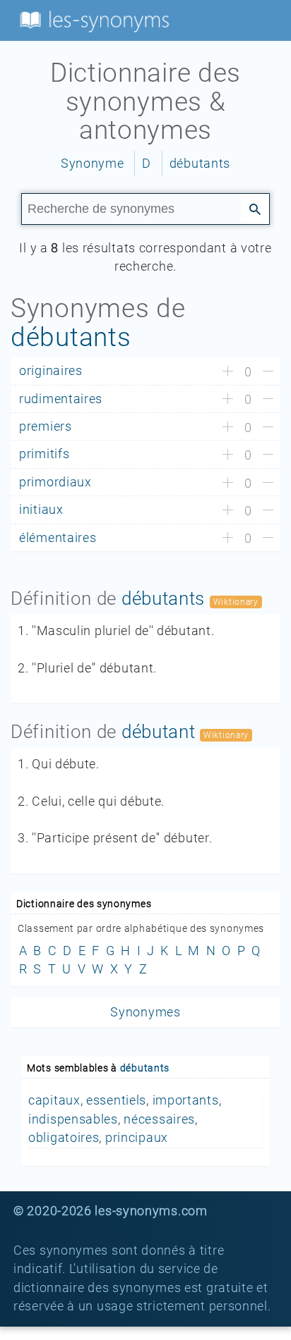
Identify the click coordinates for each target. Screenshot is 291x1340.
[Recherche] (255, 208)
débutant (158, 731)
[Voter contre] (268, 372)
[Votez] (227, 372)
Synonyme (92, 163)
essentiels (116, 1100)
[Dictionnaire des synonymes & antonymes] (92, 20)
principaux (136, 1138)
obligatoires (63, 1138)
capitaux (54, 1100)
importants (186, 1100)
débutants (200, 163)
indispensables (73, 1119)
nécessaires (159, 1119)
